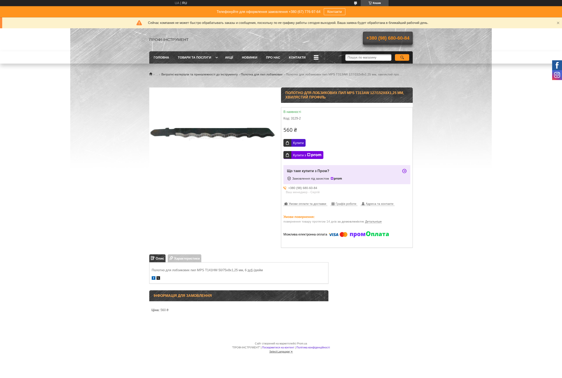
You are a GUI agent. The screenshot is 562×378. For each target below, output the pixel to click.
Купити (298, 143)
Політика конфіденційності (313, 347)
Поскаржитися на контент (278, 347)
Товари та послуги (194, 57)
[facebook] (153, 278)
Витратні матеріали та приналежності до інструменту (199, 74)
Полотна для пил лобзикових (262, 74)
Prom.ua (302, 343)
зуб (250, 270)
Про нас (273, 57)
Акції (229, 57)
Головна (161, 57)
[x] (158, 278)
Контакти (334, 12)
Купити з (299, 155)
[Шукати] (402, 57)
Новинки (249, 57)
